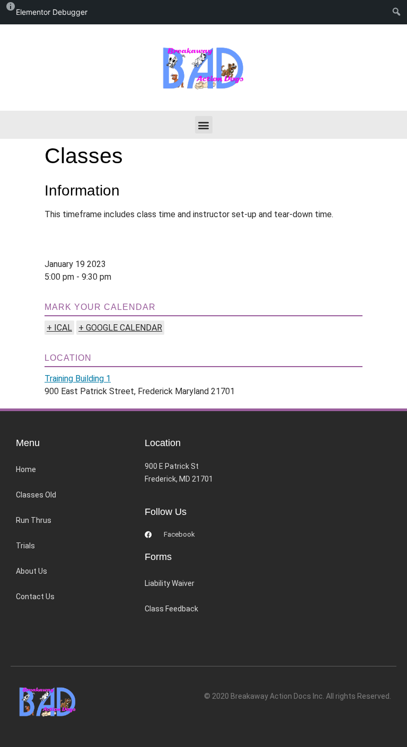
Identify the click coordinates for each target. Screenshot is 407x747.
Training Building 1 (78, 379)
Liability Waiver (169, 583)
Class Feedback (171, 608)
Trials (25, 545)
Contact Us (35, 596)
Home (26, 469)
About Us (31, 571)
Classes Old (36, 495)
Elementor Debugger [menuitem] (51, 11)
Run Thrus (33, 520)
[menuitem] (399, 12)
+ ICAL (59, 328)
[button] (204, 125)
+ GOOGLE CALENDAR (120, 328)
